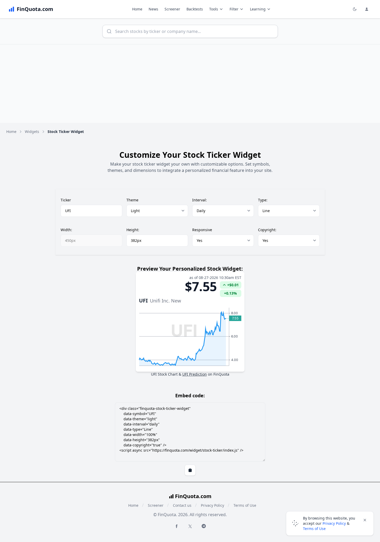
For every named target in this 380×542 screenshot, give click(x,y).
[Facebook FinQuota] (176, 526)
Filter (234, 9)
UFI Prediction (194, 374)
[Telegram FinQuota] (203, 526)
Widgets (32, 131)
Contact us (182, 505)
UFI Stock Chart (164, 374)
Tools (213, 9)
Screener (172, 9)
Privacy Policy (212, 505)
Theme (132, 199)
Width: (66, 229)
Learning (258, 9)
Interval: (199, 199)
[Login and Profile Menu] (367, 9)
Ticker (66, 199)
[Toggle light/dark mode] (355, 9)
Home (137, 9)
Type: (262, 199)
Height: (132, 229)
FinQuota (221, 374)
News (153, 9)
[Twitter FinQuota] (190, 526)
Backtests (194, 9)
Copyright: (267, 229)
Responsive (202, 229)
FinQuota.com (193, 496)
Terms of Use (244, 505)
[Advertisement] (190, 83)
